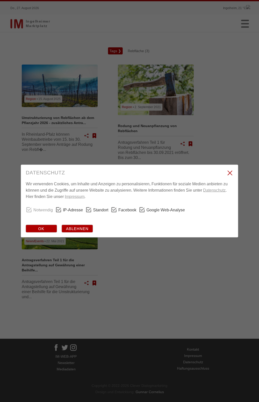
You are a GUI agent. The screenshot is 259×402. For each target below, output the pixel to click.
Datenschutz (214, 190)
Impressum (74, 196)
